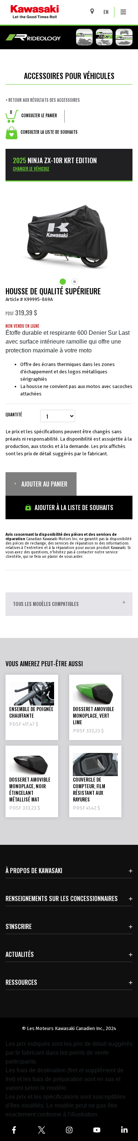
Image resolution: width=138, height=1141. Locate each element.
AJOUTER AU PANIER (43, 484)
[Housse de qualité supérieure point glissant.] (63, 282)
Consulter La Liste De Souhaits (49, 132)
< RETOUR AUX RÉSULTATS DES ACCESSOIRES (43, 100)
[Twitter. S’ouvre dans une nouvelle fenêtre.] (41, 1130)
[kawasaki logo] (54, 12)
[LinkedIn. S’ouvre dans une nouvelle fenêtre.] (124, 1130)
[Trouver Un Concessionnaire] (94, 11)
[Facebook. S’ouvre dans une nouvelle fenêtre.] (14, 1130)
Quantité (14, 414)
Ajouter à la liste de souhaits (73, 507)
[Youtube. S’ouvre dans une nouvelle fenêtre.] (96, 1130)
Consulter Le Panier (33, 115)
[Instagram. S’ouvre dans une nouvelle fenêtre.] (69, 1130)
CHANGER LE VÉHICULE (31, 169)
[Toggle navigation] (123, 12)
